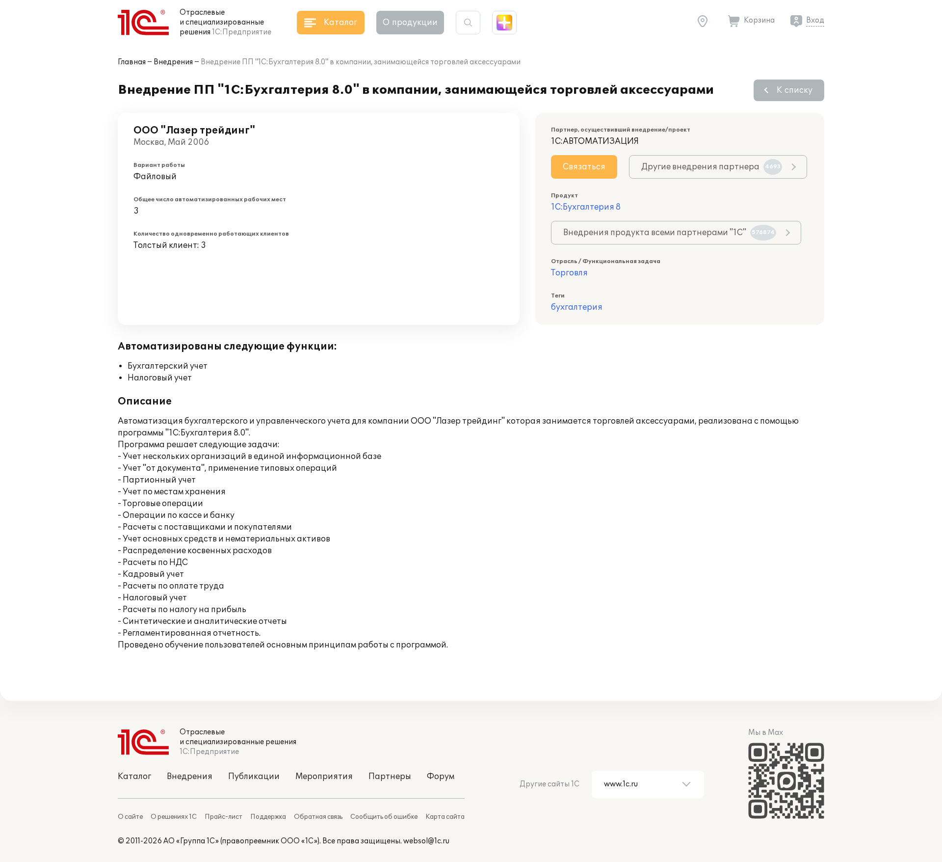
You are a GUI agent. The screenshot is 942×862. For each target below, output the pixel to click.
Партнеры (389, 776)
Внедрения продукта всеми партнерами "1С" (669, 233)
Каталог (134, 776)
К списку (794, 90)
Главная (132, 62)
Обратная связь (318, 817)
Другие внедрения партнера (711, 167)
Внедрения (173, 62)
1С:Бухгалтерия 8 (586, 207)
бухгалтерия (576, 307)
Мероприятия (324, 776)
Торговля (569, 273)
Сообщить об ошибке (384, 817)
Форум (440, 776)
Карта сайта (445, 817)
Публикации (254, 776)
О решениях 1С (174, 817)
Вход (815, 20)
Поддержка (268, 817)
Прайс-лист (223, 817)
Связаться (584, 167)
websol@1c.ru (426, 841)
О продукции (410, 22)
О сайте (130, 817)
